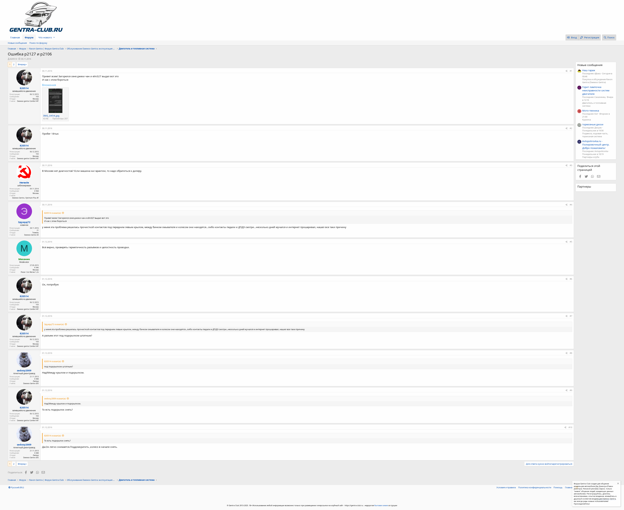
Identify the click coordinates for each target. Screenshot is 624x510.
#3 (571, 165)
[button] (54, 37)
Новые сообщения (17, 42)
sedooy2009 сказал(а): (55, 398)
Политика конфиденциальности (534, 487)
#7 (571, 316)
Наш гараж (588, 70)
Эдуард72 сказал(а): (54, 324)
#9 (571, 390)
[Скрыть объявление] (618, 483)
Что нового (45, 37)
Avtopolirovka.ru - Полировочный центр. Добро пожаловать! (595, 144)
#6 (571, 279)
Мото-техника (590, 110)
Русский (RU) (17, 487)
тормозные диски (592, 124)
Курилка (586, 119)
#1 (571, 71)
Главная (15, 37)
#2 (571, 128)
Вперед (21, 64)
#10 (570, 427)
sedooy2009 (24, 370)
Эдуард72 (24, 222)
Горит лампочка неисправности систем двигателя (595, 90)
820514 (13, 58)
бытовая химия (381, 505)
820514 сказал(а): (52, 212)
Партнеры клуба (590, 157)
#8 (571, 353)
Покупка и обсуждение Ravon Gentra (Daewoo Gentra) (597, 81)
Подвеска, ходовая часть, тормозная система (595, 135)
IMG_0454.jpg (51, 115)
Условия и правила (506, 487)
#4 (571, 204)
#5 (571, 241)
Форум (29, 37)
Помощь (558, 487)
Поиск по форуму (38, 42)
